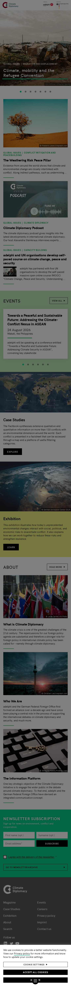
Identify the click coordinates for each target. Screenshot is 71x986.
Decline (35, 980)
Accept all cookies (35, 972)
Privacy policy (22, 953)
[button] (35, 964)
